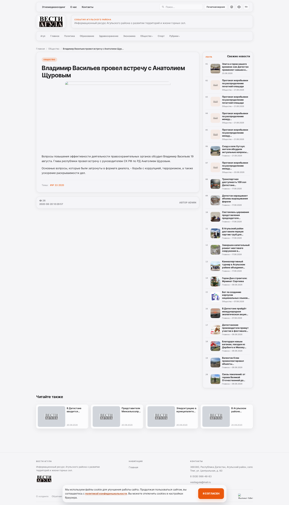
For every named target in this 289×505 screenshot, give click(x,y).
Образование (87, 36)
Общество (146, 36)
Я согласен (211, 493)
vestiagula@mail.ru (200, 482)
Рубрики (174, 36)
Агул (42, 36)
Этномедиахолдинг (53, 7)
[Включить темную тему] (232, 7)
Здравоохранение (108, 36)
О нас (73, 7)
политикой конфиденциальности (106, 493)
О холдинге (42, 496)
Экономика (129, 36)
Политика (69, 36)
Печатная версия (216, 7)
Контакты (87, 7)
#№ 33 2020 (57, 185)
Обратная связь (60, 496)
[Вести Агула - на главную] (51, 21)
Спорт (161, 36)
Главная (40, 48)
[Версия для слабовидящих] (239, 7)
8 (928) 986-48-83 (201, 476)
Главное (54, 36)
